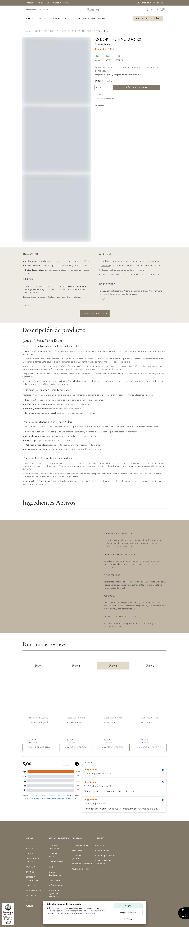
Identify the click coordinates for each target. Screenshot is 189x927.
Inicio (28, 31)
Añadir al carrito (136, 87)
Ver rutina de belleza (94, 313)
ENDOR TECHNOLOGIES (45, 31)
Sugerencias (28, 304)
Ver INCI (102, 299)
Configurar (128, 919)
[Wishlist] (152, 9)
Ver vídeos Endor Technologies (54, 384)
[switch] (8, 922)
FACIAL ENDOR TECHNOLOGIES (76, 31)
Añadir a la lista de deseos (107, 99)
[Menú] (184, 921)
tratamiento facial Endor (60, 297)
